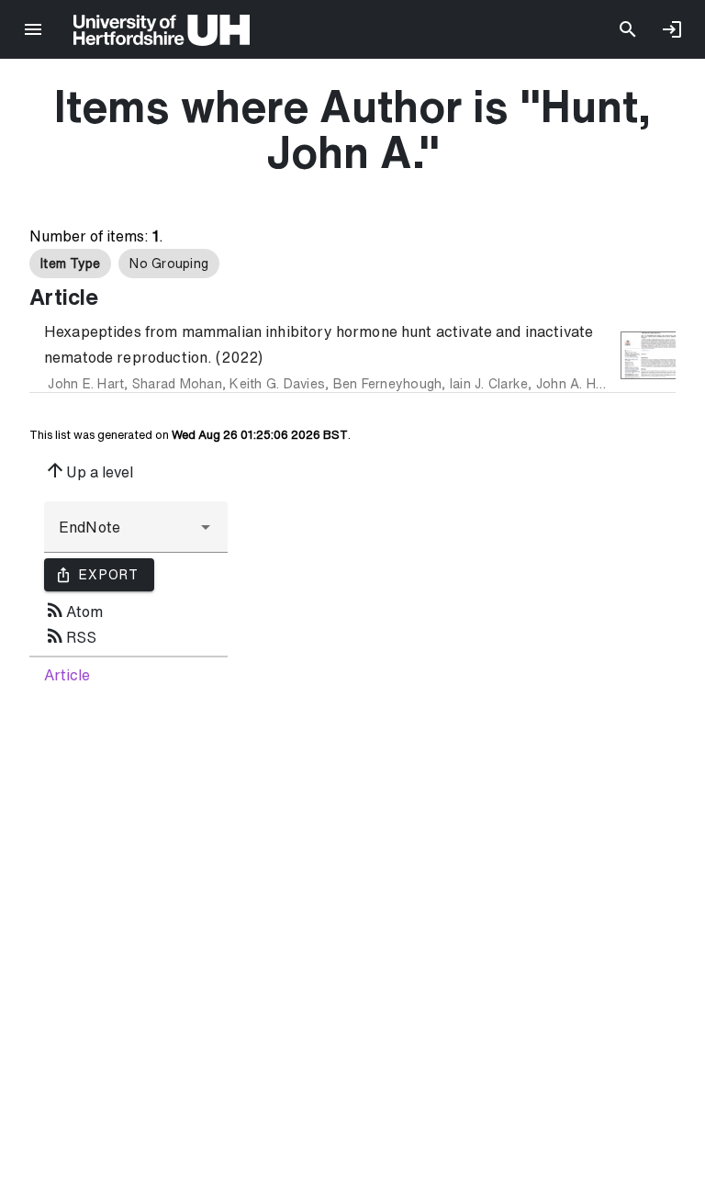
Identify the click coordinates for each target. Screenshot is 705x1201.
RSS (70, 635)
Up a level (88, 470)
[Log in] (672, 29)
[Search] (628, 29)
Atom (73, 610)
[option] (70, 263)
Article (67, 675)
